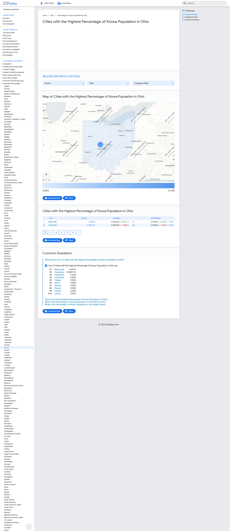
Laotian (7, 353)
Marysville (52, 222)
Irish (5, 327)
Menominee (8, 380)
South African (9, 500)
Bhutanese (8, 145)
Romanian (8, 457)
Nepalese (7, 398)
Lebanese (8, 358)
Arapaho (7, 112)
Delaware (7, 236)
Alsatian (7, 101)
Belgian (7, 137)
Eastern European (10, 246)
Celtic (6, 178)
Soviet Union (8, 507)
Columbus (52, 225)
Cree (6, 213)
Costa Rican (8, 210)
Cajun (6, 165)
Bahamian (8, 127)
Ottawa (7, 419)
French (6, 271)
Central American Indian (13, 183)
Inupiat (6, 320)
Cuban (6, 223)
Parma (58, 288)
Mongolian (8, 388)
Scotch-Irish (8, 469)
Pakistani (7, 424)
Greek (6, 287)
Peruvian (7, 436)
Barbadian (8, 132)
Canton (58, 291)
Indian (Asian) (9, 314)
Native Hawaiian (10, 393)
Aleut (6, 99)
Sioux (6, 487)
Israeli (6, 332)
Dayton (58, 285)
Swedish (7, 528)
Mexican (7, 383)
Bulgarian (7, 160)
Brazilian (7, 152)
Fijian (6, 264)
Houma (7, 307)
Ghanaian (7, 284)
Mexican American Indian (13, 386)
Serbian (7, 479)
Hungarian (8, 309)
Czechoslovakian (10, 231)
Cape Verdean (9, 172)
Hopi (6, 304)
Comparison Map (190, 14)
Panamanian (9, 429)
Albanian (7, 96)
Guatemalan (8, 292)
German (7, 279)
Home (45, 15)
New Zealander (10, 401)
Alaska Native (9, 91)
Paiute (6, 421)
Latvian (7, 355)
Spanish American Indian (13, 517)
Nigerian (7, 406)
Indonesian (8, 317)
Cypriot (6, 226)
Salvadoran (8, 462)
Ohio (52, 15)
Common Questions (191, 20)
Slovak (6, 492)
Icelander (7, 312)
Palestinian (8, 426)
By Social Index (9, 33)
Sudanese (8, 525)
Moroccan (8, 391)
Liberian (7, 360)
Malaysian (8, 373)
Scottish (7, 472)
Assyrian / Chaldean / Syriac (14, 119)
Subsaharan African (11, 523)
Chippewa (8, 198)
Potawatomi (8, 446)
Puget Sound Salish (11, 454)
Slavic (6, 490)
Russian (7, 459)
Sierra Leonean (9, 484)
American (7, 104)
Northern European (11, 408)
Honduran (7, 302)
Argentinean (8, 114)
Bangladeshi (8, 129)
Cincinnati (59, 277)
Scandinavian (9, 467)
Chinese (7, 195)
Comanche (8, 208)
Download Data (54, 198)
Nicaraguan (8, 403)
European (7, 261)
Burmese (7, 162)
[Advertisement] (75, 47)
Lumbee (7, 365)
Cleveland (59, 275)
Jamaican (8, 337)
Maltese (7, 375)
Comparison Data (190, 17)
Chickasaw (8, 190)
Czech (6, 228)
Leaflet (147, 180)
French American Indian (13, 274)
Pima (6, 439)
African (7, 89)
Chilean (7, 193)
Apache (7, 106)
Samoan (7, 464)
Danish (6, 233)
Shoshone (8, 482)
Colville (6, 205)
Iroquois (7, 330)
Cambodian (8, 167)
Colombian (8, 203)
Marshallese (8, 378)
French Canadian (10, 276)
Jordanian (8, 342)
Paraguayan (8, 431)
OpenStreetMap (155, 180)
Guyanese (8, 294)
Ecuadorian (8, 249)
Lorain (58, 293)
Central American (10, 180)
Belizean (7, 139)
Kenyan (7, 345)
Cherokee (7, 185)
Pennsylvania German (12, 434)
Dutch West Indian (11, 243)
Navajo (6, 396)
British (6, 155)
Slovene (7, 495)
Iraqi (5, 325)
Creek (6, 216)
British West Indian (11, 157)
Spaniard (7, 510)
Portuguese (8, 444)
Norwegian (8, 411)
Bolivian (7, 150)
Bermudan (8, 142)
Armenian (7, 117)
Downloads (66, 3)
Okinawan (8, 413)
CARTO (165, 180)
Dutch (6, 241)
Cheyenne (8, 188)
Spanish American (11, 515)
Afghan (7, 86)
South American (10, 502)
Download (169, 100)
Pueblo (6, 449)
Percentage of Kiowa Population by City (72, 15)
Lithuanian (8, 363)
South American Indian (12, 505)
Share (71, 198)
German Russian (10, 282)
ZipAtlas (171, 180)
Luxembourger (9, 368)
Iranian (6, 322)
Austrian (7, 124)
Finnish (7, 269)
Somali (6, 497)
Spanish (7, 512)
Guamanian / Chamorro (13, 289)
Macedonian (8, 370)
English (7, 254)
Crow (6, 221)
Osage (6, 416)
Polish (6, 441)
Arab (6, 109)
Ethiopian (7, 259)
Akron (57, 283)
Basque (7, 134)
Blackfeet (7, 147)
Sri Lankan (8, 520)
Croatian (7, 218)
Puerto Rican (9, 451)
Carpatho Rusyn (10, 175)
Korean (6, 350)
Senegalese (8, 477)
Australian (8, 122)
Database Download (11, 9)
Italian (6, 335)
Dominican (8, 238)
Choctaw (7, 200)
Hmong (7, 299)
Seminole (7, 474)
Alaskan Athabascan (12, 94)
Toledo (58, 280)
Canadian (7, 170)
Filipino (6, 266)
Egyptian (7, 251)
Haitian (6, 297)
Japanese (8, 340)
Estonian (7, 256)
